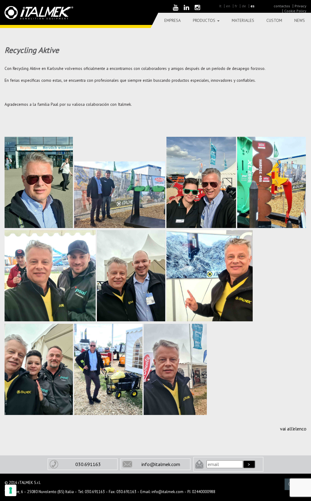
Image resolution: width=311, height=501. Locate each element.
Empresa (172, 20)
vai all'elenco (293, 429)
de (244, 6)
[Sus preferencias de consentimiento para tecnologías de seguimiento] (10, 490)
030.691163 (88, 464)
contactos (282, 6)
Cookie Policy (295, 11)
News (299, 20)
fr (236, 6)
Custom (274, 20)
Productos (205, 20)
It (220, 6)
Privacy (300, 6)
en (228, 6)
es (253, 6)
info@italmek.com (161, 464)
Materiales (243, 20)
